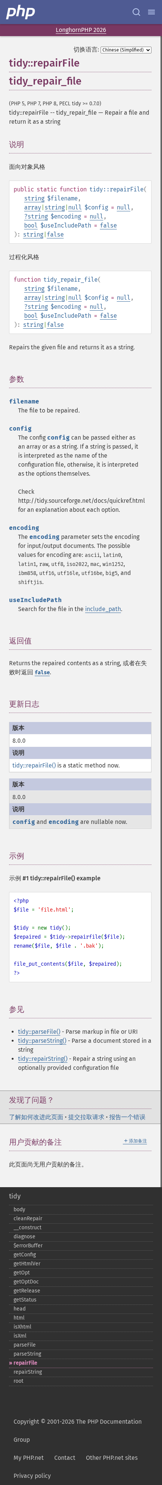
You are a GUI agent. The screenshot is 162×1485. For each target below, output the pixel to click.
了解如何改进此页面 (36, 1117)
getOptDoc (26, 1282)
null (75, 207)
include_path (103, 609)
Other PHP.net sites (112, 1457)
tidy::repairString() (42, 1058)
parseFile (25, 1345)
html (19, 1318)
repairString (28, 1372)
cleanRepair (28, 1218)
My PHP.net (29, 1457)
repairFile (25, 1363)
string (34, 198)
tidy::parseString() (42, 1040)
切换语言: (86, 49)
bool (31, 225)
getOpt (22, 1273)
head (20, 1309)
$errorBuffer (28, 1245)
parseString (27, 1354)
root (18, 1381)
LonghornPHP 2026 (81, 29)
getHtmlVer (27, 1264)
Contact (64, 1457)
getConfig (25, 1254)
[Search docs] (136, 12)
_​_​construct (27, 1227)
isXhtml (22, 1327)
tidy (15, 1196)
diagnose (24, 1236)
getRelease (27, 1291)
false (108, 225)
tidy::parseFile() (39, 1031)
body (19, 1209)
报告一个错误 (127, 1117)
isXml (20, 1336)
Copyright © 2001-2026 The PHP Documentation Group (78, 1430)
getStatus (25, 1300)
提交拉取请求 (86, 1117)
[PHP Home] (21, 12)
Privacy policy (32, 1475)
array (32, 207)
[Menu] (151, 12)
